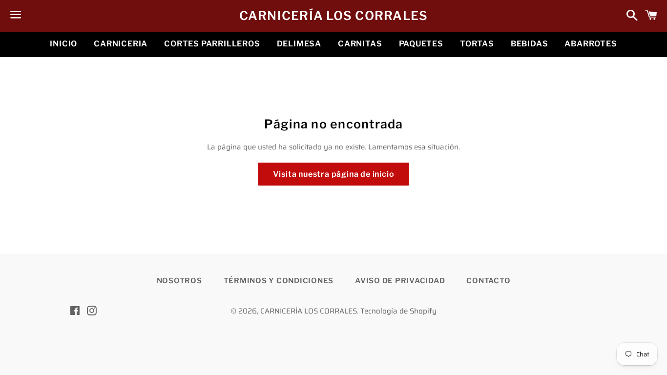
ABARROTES (590, 43)
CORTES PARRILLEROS (212, 43)
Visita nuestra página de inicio (334, 174)
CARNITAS (360, 43)
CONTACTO (488, 280)
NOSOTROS (179, 280)
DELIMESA (299, 43)
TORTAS (477, 43)
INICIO (63, 43)
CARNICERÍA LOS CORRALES (333, 15)
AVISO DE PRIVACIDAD (400, 280)
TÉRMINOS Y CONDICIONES (279, 280)
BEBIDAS (529, 43)
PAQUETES (421, 43)
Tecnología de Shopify (398, 311)
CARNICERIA (120, 43)
